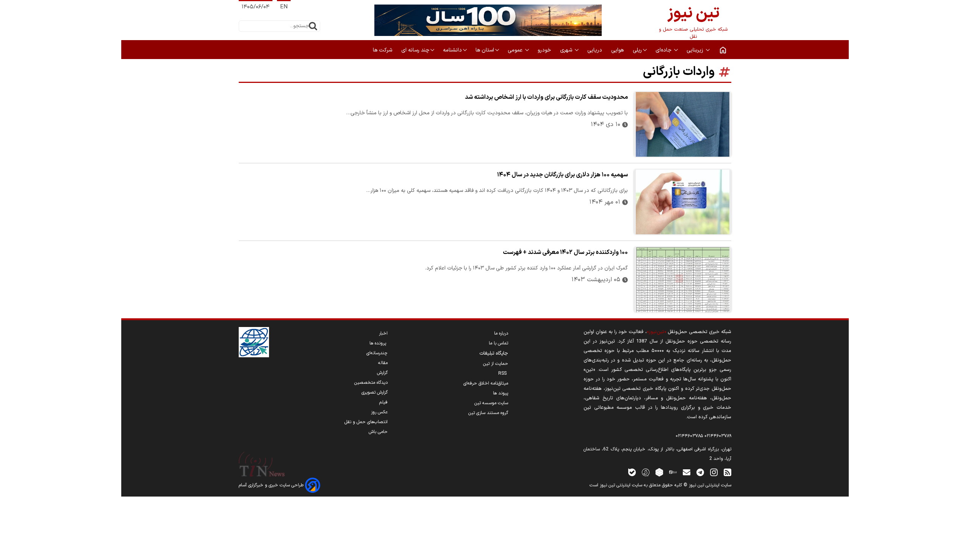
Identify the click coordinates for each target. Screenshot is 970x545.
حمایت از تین (495, 363)
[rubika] (659, 472)
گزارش (382, 372)
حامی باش (378, 431)
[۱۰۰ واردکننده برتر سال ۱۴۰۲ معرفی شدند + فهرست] (682, 279)
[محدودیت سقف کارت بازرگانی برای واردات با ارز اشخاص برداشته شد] (682, 124)
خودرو (545, 50)
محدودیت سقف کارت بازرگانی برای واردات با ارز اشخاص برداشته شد (546, 97)
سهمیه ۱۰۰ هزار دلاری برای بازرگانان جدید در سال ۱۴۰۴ (562, 174)
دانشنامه (452, 50)
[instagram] (714, 472)
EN (284, 7)
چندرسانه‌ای (377, 353)
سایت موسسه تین (491, 403)
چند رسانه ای (415, 50)
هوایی (618, 50)
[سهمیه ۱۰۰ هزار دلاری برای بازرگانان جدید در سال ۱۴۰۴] (682, 202)
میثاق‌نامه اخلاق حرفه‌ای (485, 383)
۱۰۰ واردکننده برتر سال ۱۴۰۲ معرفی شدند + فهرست (565, 252)
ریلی (637, 50)
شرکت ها (383, 50)
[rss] (727, 472)
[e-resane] (254, 342)
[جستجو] (313, 26)
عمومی (516, 50)
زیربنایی (696, 50)
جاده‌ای (664, 50)
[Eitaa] (673, 472)
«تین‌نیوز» (656, 331)
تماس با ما (498, 343)
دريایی (595, 50)
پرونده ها (378, 343)
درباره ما (501, 333)
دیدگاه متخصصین (371, 382)
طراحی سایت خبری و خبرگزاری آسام (272, 485)
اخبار (383, 333)
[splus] (645, 472)
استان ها (485, 50)
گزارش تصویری (374, 392)
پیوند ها (500, 393)
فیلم (383, 402)
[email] (686, 472)
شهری (567, 50)
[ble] (632, 472)
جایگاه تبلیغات (493, 353)
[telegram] (700, 472)
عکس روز (379, 412)
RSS (503, 373)
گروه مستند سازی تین (488, 413)
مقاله (383, 363)
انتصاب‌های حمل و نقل (366, 422)
